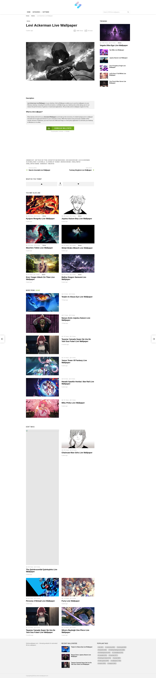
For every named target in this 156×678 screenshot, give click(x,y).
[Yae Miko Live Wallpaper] (104, 52)
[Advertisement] (60, 37)
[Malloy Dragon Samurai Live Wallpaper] (78, 263)
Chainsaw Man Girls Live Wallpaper (77, 453)
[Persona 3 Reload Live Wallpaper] (42, 587)
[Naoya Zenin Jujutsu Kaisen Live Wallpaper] (42, 323)
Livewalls (41, 162)
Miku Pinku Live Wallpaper (73, 403)
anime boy (30, 160)
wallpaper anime (33, 163)
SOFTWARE (46, 12)
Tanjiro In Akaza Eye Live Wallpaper (77, 297)
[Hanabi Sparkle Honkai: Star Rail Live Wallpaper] (42, 387)
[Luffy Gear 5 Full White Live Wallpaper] (104, 76)
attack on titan (41, 160)
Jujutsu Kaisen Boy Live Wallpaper (77, 219)
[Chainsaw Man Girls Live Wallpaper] (78, 439)
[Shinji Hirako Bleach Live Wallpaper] (78, 234)
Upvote (41, 184)
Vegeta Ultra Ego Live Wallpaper (114, 45)
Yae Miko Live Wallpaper (116, 50)
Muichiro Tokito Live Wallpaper (39, 248)
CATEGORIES (36, 12)
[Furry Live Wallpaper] (78, 587)
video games (104, 660)
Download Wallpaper (63, 128)
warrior (44, 163)
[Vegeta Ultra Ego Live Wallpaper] (115, 32)
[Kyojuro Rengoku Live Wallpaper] (42, 205)
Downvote (78, 184)
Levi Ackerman (84, 160)
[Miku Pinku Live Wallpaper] (42, 408)
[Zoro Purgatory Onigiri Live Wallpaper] (104, 68)
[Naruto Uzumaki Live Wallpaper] (2, 339)
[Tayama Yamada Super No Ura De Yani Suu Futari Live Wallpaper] (42, 345)
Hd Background (72, 160)
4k (101, 647)
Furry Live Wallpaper (71, 601)
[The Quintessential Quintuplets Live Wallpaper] (42, 497)
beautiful (103, 650)
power (117, 658)
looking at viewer (53, 162)
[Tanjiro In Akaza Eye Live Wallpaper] (42, 302)
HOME (28, 12)
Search (128, 12)
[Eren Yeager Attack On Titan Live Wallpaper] (42, 263)
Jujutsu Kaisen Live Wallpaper (118, 58)
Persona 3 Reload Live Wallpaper (40, 601)
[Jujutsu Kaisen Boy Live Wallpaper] (78, 205)
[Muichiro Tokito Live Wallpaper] (42, 234)
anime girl (122, 647)
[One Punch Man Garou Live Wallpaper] (104, 84)
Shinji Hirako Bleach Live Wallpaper (77, 248)
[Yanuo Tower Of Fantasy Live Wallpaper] (42, 366)
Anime (44, 216)
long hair (113, 655)
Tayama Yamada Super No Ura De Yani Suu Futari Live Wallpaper (76, 340)
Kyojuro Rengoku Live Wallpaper (40, 219)
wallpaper (76, 162)
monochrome (66, 162)
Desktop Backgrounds (57, 160)
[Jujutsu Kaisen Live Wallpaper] (104, 60)
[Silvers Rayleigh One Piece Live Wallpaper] (78, 616)
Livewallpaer (32, 162)
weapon (51, 163)
